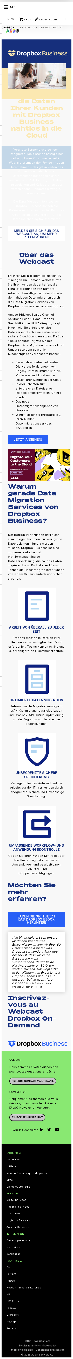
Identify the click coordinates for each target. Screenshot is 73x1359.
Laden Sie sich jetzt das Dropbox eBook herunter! (37, 919)
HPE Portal (13, 1301)
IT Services (13, 1213)
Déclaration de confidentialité (38, 1345)
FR (65, 18)
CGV (28, 1341)
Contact (10, 18)
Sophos (11, 1328)
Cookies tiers (42, 1341)
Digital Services (16, 1200)
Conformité (13, 1159)
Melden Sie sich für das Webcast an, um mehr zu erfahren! (36, 234)
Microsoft (12, 1315)
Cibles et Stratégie (18, 1186)
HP (8, 1294)
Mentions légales (22, 1349)
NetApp (11, 1321)
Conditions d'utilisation (50, 1349)
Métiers (11, 1166)
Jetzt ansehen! (28, 439)
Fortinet (11, 1274)
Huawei (11, 1281)
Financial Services (17, 1206)
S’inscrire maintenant (27, 1117)
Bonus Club (13, 1254)
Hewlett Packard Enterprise (23, 1287)
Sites (9, 1180)
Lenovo (11, 1308)
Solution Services (17, 1227)
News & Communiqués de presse (27, 1173)
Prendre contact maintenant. (33, 1081)
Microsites (13, 1247)
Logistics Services (18, 1220)
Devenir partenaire (18, 1240)
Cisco (10, 1267)
